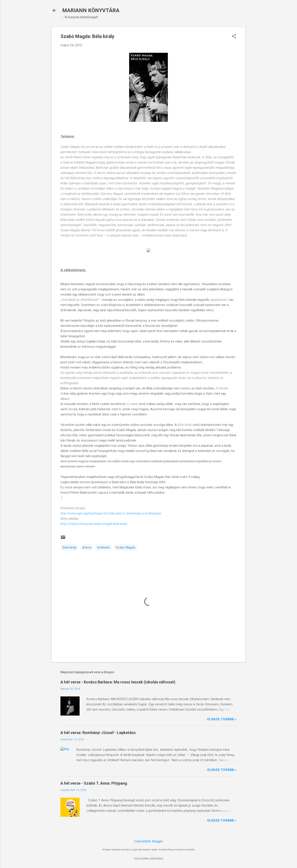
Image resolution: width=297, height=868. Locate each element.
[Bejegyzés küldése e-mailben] (63, 539)
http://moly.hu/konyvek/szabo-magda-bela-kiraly (93, 524)
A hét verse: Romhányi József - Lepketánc (98, 732)
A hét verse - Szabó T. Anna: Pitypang (93, 783)
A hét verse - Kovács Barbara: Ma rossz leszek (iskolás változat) (117, 682)
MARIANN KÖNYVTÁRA (90, 10)
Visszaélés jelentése (148, 858)
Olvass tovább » (222, 719)
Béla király (69, 547)
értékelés (103, 547)
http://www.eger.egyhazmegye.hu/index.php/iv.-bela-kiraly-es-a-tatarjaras (110, 513)
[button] (234, 37)
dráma (86, 547)
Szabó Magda (125, 547)
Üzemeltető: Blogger (148, 841)
